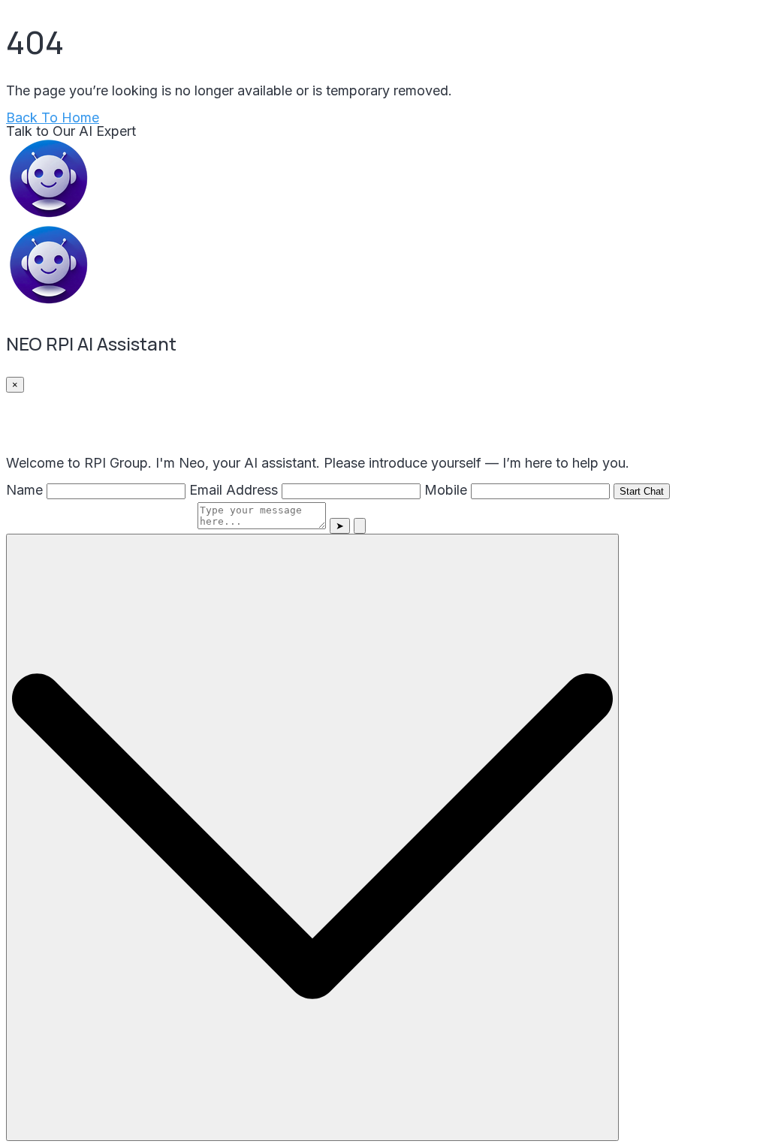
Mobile (445, 490)
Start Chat (642, 491)
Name (24, 490)
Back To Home (52, 117)
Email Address (233, 490)
